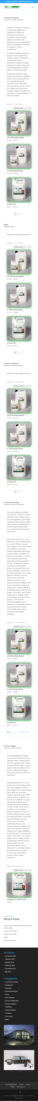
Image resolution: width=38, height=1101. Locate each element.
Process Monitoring (11, 502)
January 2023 (9, 962)
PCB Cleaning (9, 997)
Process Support (10, 746)
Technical (8, 1013)
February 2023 (10, 959)
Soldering (8, 1007)
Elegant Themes (19, 1096)
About (28, 1084)
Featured (20, 20)
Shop (12, 1087)
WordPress (19, 1098)
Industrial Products (11, 363)
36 (24, 732)
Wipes (6, 225)
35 (20, 732)
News (7, 994)
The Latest (9, 1016)
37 (27, 732)
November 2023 (10, 956)
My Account (21, 1087)
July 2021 (8, 972)
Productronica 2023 (10, 931)
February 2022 (10, 965)
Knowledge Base (11, 1084)
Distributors (9, 985)
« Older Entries (9, 916)
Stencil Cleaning (10, 1010)
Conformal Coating (11, 18)
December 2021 (10, 968)
